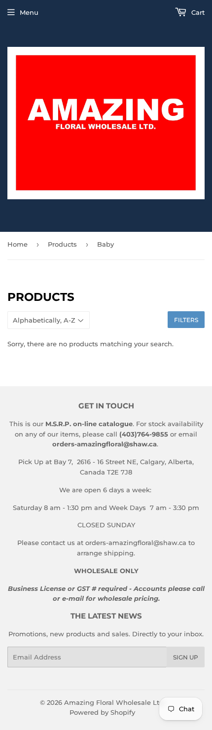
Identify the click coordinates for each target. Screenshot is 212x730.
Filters (186, 320)
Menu (29, 12)
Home (17, 244)
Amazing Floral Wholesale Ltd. (114, 702)
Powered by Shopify (102, 712)
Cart (197, 12)
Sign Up (185, 657)
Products (62, 244)
